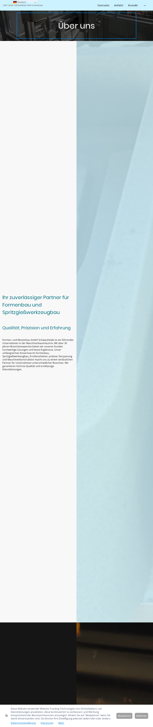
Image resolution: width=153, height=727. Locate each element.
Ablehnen (141, 715)
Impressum (47, 723)
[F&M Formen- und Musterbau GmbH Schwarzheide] (27, 8)
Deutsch (21, 2)
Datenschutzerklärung (23, 723)
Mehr (61, 723)
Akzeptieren (124, 715)
